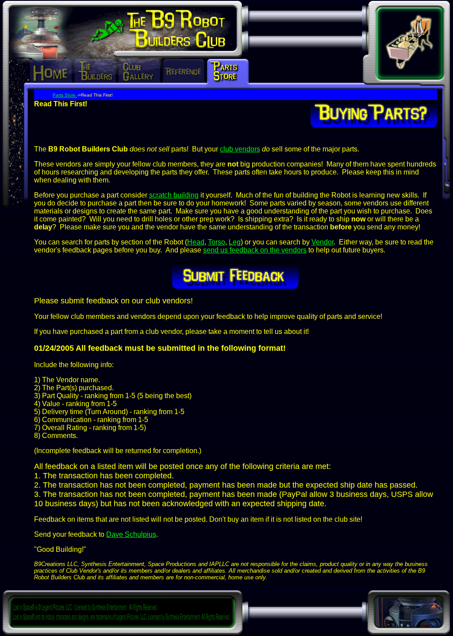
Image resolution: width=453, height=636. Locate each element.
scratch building (174, 195)
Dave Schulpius (131, 534)
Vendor (322, 242)
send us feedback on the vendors (255, 250)
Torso (216, 242)
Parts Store (65, 95)
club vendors (240, 149)
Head (195, 242)
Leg (235, 242)
